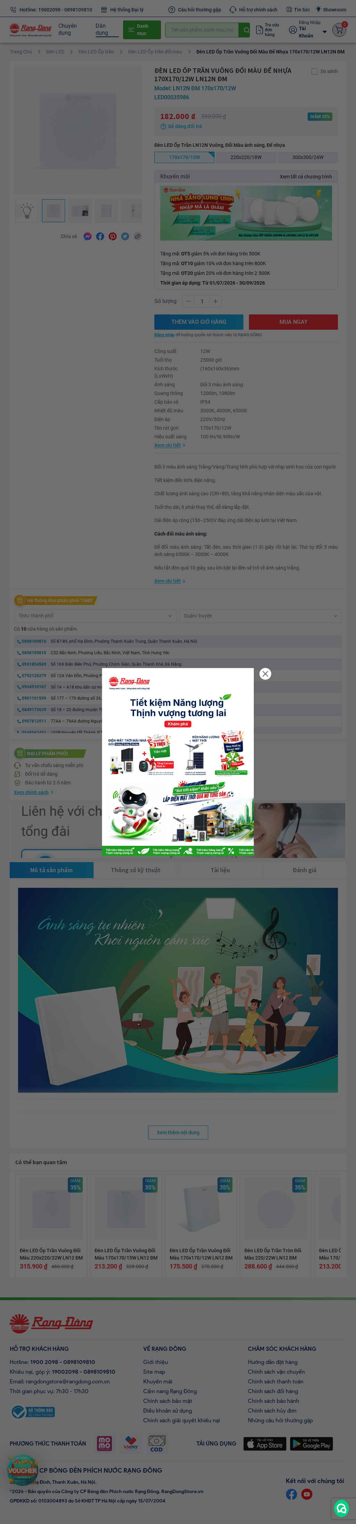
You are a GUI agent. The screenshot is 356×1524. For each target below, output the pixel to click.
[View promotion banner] (178, 762)
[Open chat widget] (341, 1508)
